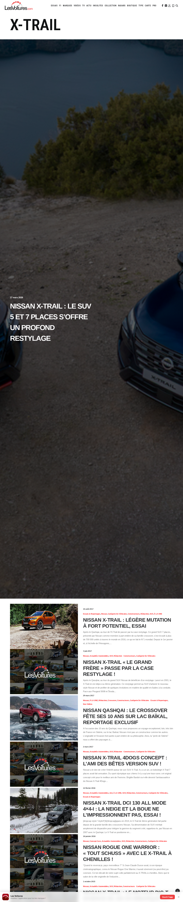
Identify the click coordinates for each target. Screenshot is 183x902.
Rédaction (145, 614)
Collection (111, 5)
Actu (89, 5)
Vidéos (77, 5)
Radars (122, 5)
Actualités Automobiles (99, 656)
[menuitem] (54, 5)
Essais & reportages (91, 614)
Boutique (132, 5)
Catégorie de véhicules (117, 614)
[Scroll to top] (177, 891)
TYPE (141, 5)
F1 (60, 5)
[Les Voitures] (19, 5)
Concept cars (95, 841)
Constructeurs (134, 614)
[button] (162, 5)
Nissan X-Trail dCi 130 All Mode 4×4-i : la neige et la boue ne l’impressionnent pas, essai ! (124, 809)
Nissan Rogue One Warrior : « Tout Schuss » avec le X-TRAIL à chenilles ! (127, 853)
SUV (151, 614)
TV (83, 5)
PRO (154, 5)
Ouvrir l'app (167, 897)
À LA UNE (158, 614)
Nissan (104, 614)
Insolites (98, 5)
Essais (54, 5)
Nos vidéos (87, 704)
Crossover (112, 700)
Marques (67, 5)
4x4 (111, 793)
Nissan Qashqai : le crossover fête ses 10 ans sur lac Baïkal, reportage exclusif (125, 716)
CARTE (148, 5)
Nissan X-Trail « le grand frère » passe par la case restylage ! (118, 668)
